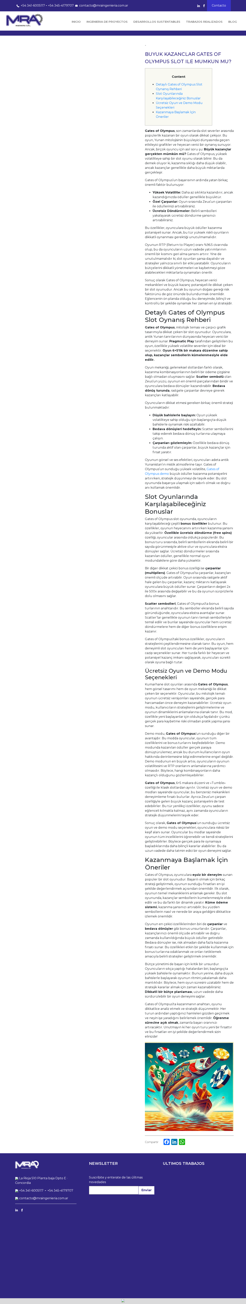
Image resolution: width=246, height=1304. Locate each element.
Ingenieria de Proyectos (107, 21)
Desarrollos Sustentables (156, 21)
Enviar (146, 1190)
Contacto (219, 5)
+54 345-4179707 (61, 5)
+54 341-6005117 (33, 5)
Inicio (76, 21)
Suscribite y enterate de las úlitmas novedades (116, 1180)
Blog (232, 21)
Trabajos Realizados (204, 21)
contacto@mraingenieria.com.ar (103, 5)
